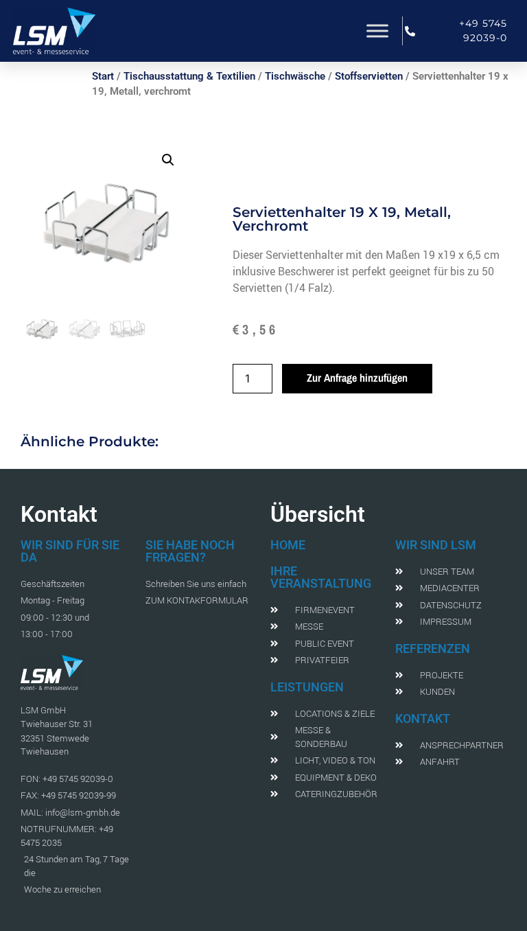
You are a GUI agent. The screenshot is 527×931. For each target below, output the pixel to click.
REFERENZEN (432, 648)
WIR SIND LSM (435, 545)
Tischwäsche (295, 76)
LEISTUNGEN (307, 687)
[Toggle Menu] (377, 30)
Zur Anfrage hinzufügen (357, 377)
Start (103, 76)
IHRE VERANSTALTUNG (320, 577)
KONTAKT (422, 718)
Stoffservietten (369, 76)
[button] (168, 160)
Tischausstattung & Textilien (189, 76)
